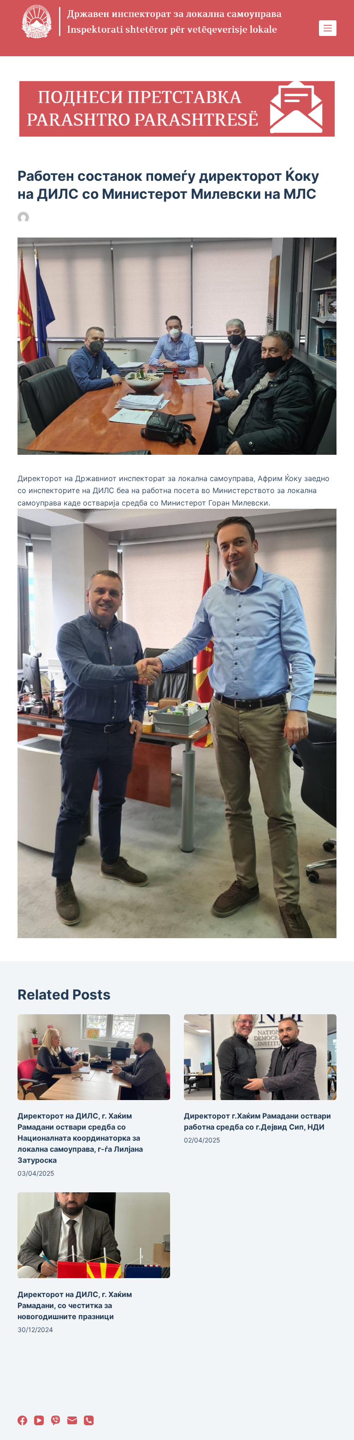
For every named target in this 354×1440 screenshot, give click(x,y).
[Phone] (89, 1420)
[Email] (72, 1420)
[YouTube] (39, 1420)
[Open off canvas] (327, 28)
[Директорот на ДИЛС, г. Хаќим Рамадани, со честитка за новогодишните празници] (94, 1235)
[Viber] (55, 1420)
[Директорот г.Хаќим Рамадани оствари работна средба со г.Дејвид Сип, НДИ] (260, 1057)
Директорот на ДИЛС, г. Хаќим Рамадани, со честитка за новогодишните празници (75, 1305)
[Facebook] (22, 1420)
